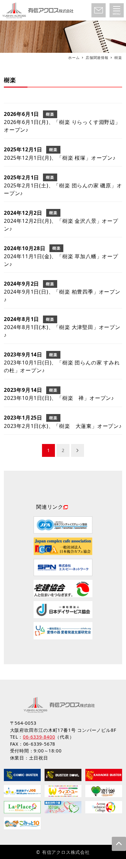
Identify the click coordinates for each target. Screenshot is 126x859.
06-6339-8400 (39, 737)
